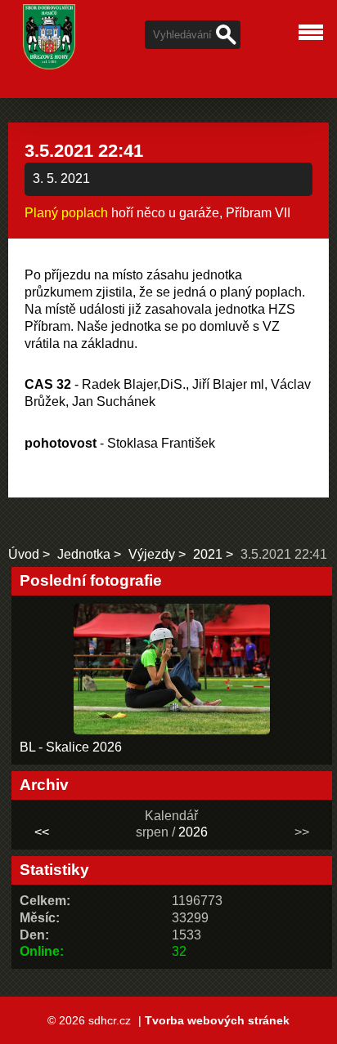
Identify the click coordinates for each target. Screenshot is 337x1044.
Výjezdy (151, 554)
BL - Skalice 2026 (71, 747)
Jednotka (83, 554)
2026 (193, 832)
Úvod (23, 554)
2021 (207, 554)
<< (41, 832)
